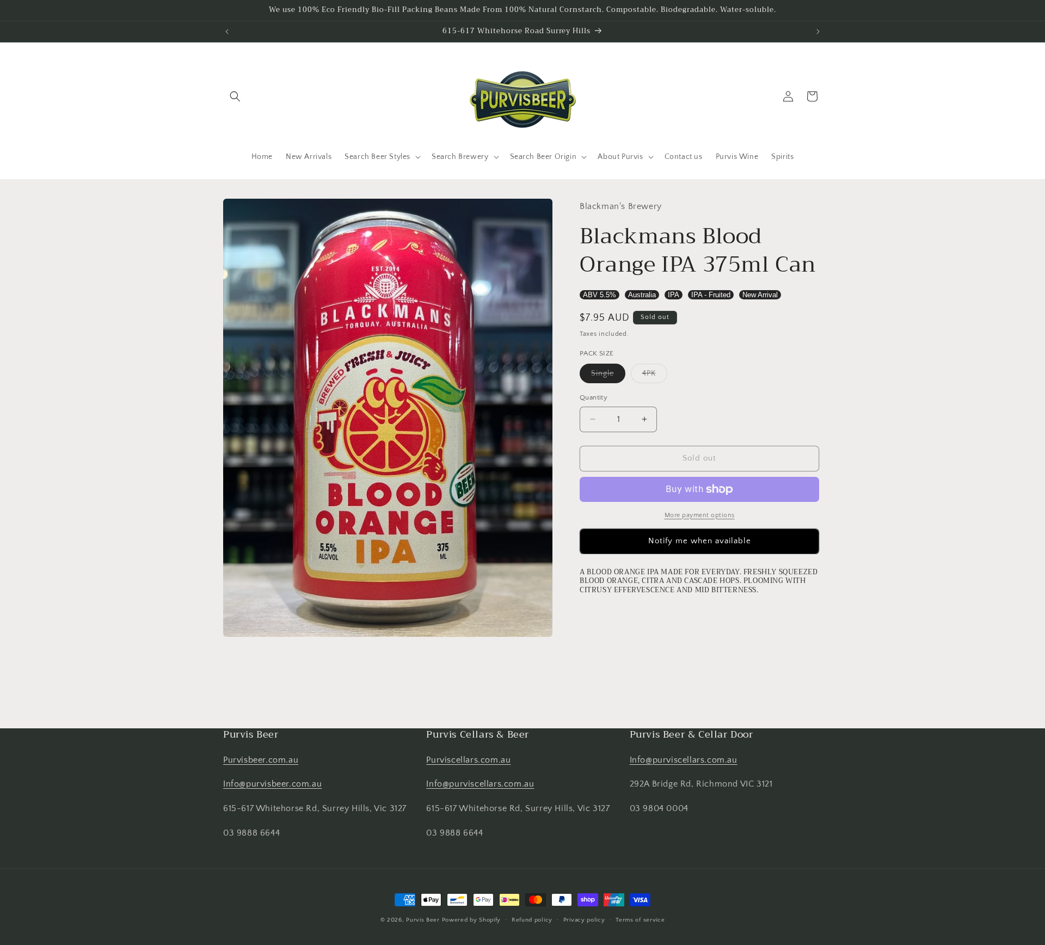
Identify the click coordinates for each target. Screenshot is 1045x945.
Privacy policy (584, 920)
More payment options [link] (700, 515)
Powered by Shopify (471, 920)
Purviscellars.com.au (468, 760)
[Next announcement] (818, 31)
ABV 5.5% (599, 295)
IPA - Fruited (710, 295)
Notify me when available (699, 540)
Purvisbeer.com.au (260, 760)
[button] (235, 96)
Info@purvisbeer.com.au (272, 784)
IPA (673, 295)
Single (608, 376)
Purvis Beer (423, 920)
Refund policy (532, 920)
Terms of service (640, 920)
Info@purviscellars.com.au (480, 784)
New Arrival (760, 295)
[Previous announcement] (227, 31)
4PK (654, 376)
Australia (642, 295)
